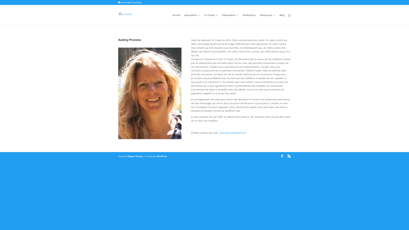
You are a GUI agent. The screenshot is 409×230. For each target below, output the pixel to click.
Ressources (266, 15)
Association (190, 15)
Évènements (228, 15)
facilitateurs (249, 15)
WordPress (162, 156)
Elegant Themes (135, 156)
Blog (282, 15)
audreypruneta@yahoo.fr (233, 132)
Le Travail (209, 15)
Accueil (176, 15)
